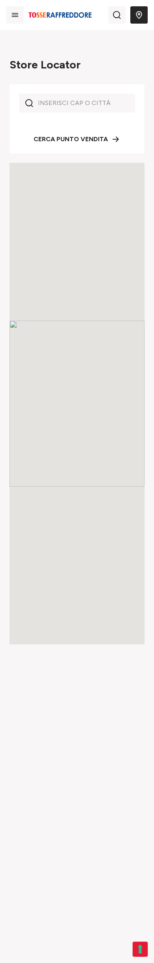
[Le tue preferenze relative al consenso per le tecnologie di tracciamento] (140, 949)
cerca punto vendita (71, 139)
